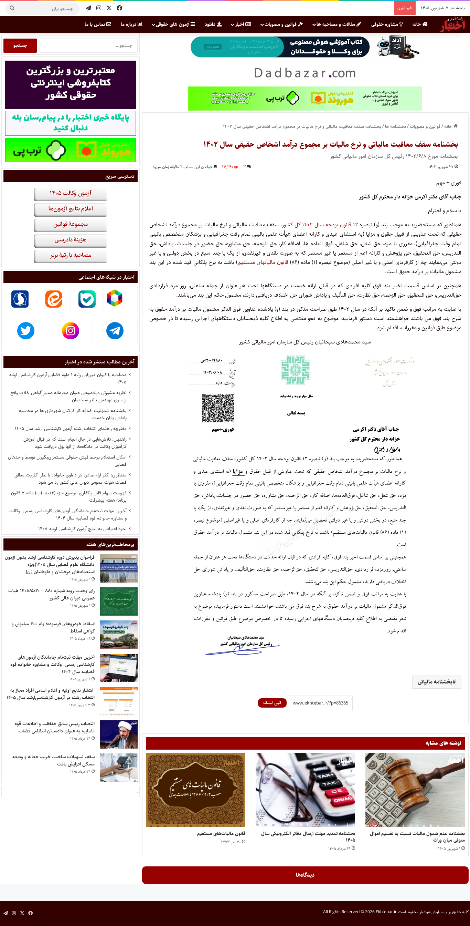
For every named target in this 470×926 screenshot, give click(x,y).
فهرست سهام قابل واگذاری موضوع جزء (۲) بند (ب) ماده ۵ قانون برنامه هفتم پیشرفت (69, 496)
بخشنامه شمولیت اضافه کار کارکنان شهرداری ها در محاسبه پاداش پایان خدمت (73, 414)
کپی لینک (272, 703)
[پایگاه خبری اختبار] (452, 24)
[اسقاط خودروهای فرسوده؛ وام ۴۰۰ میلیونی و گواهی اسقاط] (119, 634)
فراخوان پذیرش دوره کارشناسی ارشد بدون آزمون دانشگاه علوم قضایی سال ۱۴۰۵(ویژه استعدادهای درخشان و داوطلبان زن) (50, 565)
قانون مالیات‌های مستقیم (221, 833)
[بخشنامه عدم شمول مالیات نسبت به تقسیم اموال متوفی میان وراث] (415, 790)
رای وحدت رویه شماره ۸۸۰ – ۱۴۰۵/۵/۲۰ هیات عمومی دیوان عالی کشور (51, 594)
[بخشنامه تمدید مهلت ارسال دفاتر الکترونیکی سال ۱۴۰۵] (305, 790)
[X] (109, 8)
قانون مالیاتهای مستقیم (263, 262)
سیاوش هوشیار (431, 912)
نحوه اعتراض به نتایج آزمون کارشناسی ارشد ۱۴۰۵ (82, 529)
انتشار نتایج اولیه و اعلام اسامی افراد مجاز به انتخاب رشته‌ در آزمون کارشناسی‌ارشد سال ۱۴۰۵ (51, 694)
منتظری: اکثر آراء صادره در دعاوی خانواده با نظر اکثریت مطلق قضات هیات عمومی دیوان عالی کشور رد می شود (70, 478)
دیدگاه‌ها (305, 875)
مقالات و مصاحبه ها (336, 24)
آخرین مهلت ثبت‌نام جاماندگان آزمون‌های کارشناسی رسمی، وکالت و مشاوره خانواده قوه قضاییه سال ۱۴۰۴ (68, 514)
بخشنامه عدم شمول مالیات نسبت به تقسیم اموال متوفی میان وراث (417, 837)
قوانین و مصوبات (281, 24)
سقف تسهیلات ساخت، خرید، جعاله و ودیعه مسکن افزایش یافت (53, 760)
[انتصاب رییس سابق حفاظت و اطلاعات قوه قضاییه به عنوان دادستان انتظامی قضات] (119, 734)
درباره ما (129, 24)
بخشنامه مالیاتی (435, 682)
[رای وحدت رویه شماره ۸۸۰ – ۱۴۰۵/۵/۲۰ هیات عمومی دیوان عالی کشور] (119, 601)
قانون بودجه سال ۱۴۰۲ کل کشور (316, 224)
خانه (417, 24)
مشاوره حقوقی (385, 24)
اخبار (240, 24)
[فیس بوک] (119, 8)
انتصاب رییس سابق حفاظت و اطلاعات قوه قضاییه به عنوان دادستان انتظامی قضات (55, 727)
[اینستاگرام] (99, 8)
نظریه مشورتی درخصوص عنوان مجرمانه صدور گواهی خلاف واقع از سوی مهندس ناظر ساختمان (68, 396)
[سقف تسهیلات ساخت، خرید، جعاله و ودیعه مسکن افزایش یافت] (119, 767)
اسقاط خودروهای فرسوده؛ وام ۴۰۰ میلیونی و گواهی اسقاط (53, 627)
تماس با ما (95, 24)
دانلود (211, 24)
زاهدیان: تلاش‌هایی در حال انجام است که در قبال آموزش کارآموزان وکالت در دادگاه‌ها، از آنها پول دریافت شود (75, 442)
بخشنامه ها (395, 126)
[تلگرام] (88, 8)
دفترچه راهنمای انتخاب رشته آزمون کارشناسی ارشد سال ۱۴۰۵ (71, 428)
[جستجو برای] (12, 8)
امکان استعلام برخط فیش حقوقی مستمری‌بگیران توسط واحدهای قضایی (67, 460)
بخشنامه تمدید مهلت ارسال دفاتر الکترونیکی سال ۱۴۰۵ (308, 837)
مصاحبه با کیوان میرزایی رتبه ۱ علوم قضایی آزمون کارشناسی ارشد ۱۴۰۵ (68, 378)
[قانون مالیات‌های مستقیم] (195, 790)
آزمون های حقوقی (173, 24)
